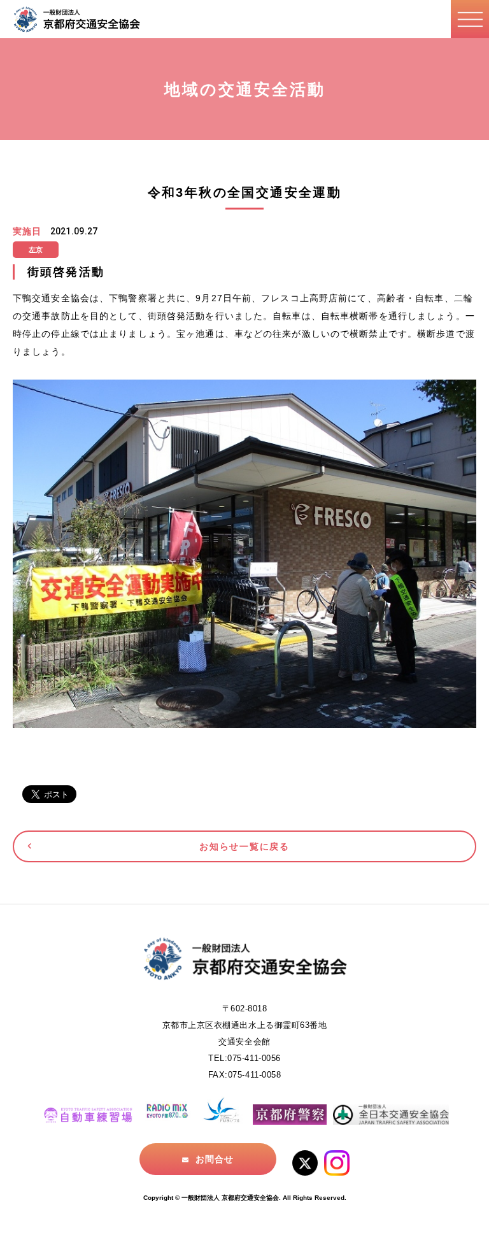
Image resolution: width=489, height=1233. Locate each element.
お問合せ (214, 1159)
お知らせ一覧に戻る (244, 846)
